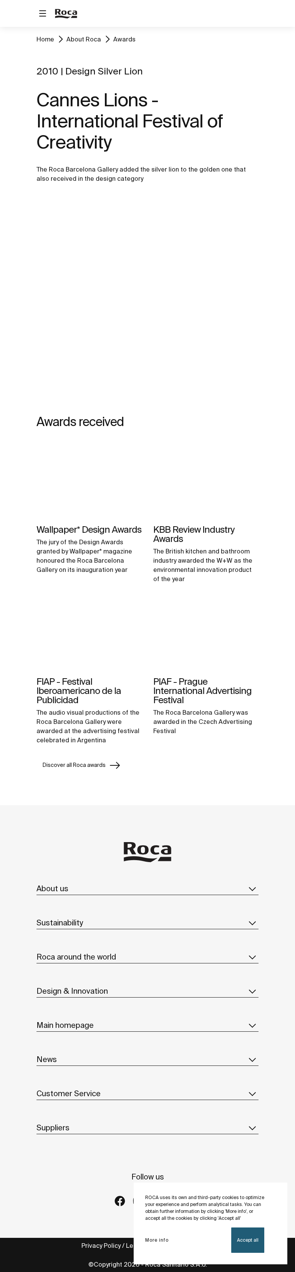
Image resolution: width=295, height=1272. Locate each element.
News (46, 1059)
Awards (124, 39)
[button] (252, 888)
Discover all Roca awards (74, 765)
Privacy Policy (101, 1245)
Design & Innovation (72, 990)
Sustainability (59, 922)
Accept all (248, 1239)
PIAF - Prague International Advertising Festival (202, 690)
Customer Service (68, 1093)
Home (45, 39)
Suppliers (53, 1127)
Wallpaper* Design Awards (88, 529)
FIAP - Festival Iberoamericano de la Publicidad (78, 690)
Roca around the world (76, 956)
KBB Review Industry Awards (193, 534)
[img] (89, 480)
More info (157, 1239)
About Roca (83, 39)
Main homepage (65, 1025)
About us (52, 888)
